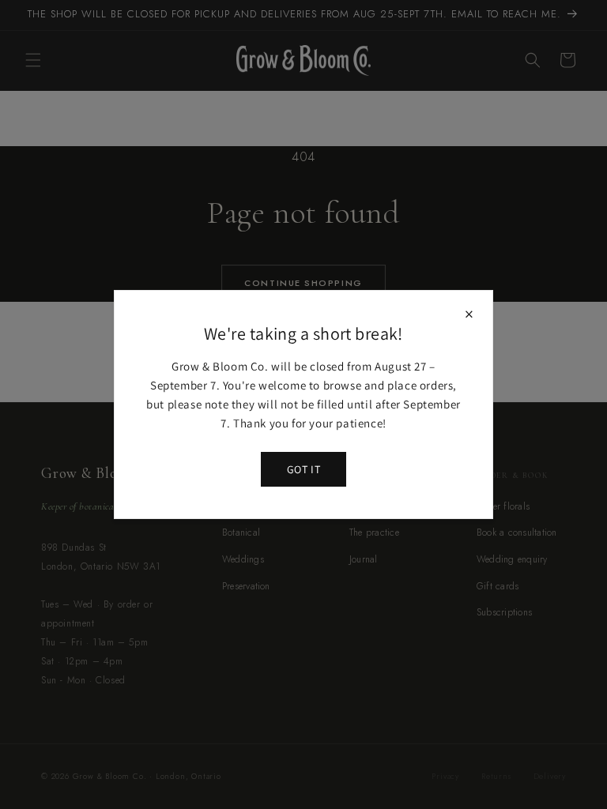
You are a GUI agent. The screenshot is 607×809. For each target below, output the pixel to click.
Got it (303, 469)
